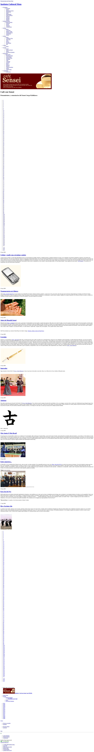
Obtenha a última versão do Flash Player (36, 330)
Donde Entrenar (6, 736)
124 (4, 242)
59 (3, 167)
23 (3, 125)
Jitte (7, 44)
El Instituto (5, 7)
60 (3, 168)
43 (3, 148)
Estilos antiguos (9, 15)
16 (3, 117)
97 (3, 210)
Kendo (7, 24)
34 (3, 138)
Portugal (8, 64)
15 (3, 116)
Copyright (5, 745)
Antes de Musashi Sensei (8, 320)
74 (3, 184)
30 (3, 133)
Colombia (8, 61)
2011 (4, 714)
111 (3, 227)
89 (3, 201)
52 (3, 159)
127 (4, 245)
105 (4, 220)
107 (4, 222)
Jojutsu (4, 36)
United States (9, 69)
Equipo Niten (6, 748)
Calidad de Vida (9, 38)
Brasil (7, 63)
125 (4, 243)
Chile (7, 60)
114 (4, 230)
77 (3, 187)
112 (4, 228)
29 (3, 132)
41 (3, 146)
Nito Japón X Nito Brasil (9, 433)
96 (3, 209)
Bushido (8, 18)
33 (3, 137)
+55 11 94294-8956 (5, 741)
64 (3, 172)
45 (3, 151)
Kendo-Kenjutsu (6, 21)
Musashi (8, 16)
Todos (2, 720)
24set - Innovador (15, 339)
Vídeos (4, 45)
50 (3, 156)
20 (3, 122)
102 (4, 216)
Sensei (7, 9)
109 (4, 224)
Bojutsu (7, 41)
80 (3, 191)
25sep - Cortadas (10, 323)
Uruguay (8, 62)
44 (3, 149)
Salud (7, 13)
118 (4, 235)
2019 (4, 705)
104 (4, 218)
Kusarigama (8, 43)
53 (3, 160)
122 (4, 239)
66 (3, 175)
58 (3, 165)
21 (3, 123)
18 (3, 119)
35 (3, 139)
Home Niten (10, 1)
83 (3, 194)
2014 (4, 711)
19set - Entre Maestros (71, 345)
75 (3, 185)
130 (4, 248)
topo (1, 731)
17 (3, 118)
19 (3, 121)
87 (3, 199)
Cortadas (4, 337)
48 (3, 154)
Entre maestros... (6, 462)
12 (3, 112)
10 (3, 110)
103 (4, 217)
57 (3, 164)
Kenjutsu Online (9, 55)
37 (3, 141)
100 (4, 214)
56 (3, 163)
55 (3, 162)
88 (3, 200)
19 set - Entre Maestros (18, 371)
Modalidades (8, 14)
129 (4, 247)
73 (3, 183)
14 (3, 115)
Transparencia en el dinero (9, 291)
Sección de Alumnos (10, 52)
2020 (4, 704)
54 (3, 161)
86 (3, 198)
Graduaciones (9, 26)
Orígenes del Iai (9, 32)
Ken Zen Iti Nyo (6, 491)
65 (3, 174)
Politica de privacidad (7, 746)
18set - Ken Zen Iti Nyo (57, 464)
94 (3, 207)
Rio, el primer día (6, 506)
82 (3, 193)
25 (3, 127)
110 (4, 225)
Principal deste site (4, 1)
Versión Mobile (6, 749)
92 (3, 205)
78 (3, 189)
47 (3, 153)
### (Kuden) (80, 261)
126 (4, 244)
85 (3, 197)
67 (3, 176)
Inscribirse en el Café (12, 698)
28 (3, 131)
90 (3, 202)
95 (3, 208)
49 (3, 155)
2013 (4, 712)
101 (4, 215)
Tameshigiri (8, 33)
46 (3, 152)
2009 (4, 717)
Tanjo (7, 40)
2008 (4, 718)
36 (3, 140)
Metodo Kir (8, 11)
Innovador (4, 368)
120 (4, 237)
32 (3, 136)
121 (4, 238)
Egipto (7, 68)
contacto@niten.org (4, 742)
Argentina (8, 59)
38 (3, 142)
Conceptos (8, 30)
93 (3, 206)
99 (3, 213)
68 (3, 177)
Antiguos (3, 400)
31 (3, 134)
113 (4, 229)
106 (4, 221)
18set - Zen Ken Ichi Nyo (8, 293)
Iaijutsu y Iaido (9, 31)
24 (3, 126)
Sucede (4, 47)
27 (3, 130)
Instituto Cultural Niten (11, 4)
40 (3, 145)
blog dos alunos (6, 726)
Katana (7, 35)
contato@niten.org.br (7, 750)
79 (3, 190)
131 (4, 250)
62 (3, 170)
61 (3, 169)
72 (3, 182)
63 (3, 171)
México (7, 66)
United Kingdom (9, 67)
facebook (5, 727)
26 (3, 129)
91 (3, 204)
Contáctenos (5, 70)
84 (3, 195)
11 (3, 111)
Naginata (8, 25)
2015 (4, 710)
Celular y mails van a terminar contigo (13, 255)
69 (3, 178)
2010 (4, 716)
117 (4, 233)
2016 (4, 709)
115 (4, 231)
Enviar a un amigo (6, 723)
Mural (7, 51)
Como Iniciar (8, 56)
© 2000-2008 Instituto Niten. (9, 744)
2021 (4, 703)
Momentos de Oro (9, 10)
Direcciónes (5, 53)
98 (3, 212)
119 (4, 236)
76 (3, 186)
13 (3, 114)
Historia (7, 20)
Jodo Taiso (8, 39)
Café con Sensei (9, 50)
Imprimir (5, 724)
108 (4, 223)
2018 (4, 706)
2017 (4, 707)
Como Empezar (6, 735)
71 (3, 180)
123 (4, 240)
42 (3, 147)
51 (3, 157)
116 (4, 232)
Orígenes (8, 23)
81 (3, 192)
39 (3, 144)
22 (3, 124)
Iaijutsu (4, 28)
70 (3, 179)
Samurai (7, 17)
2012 (4, 713)
